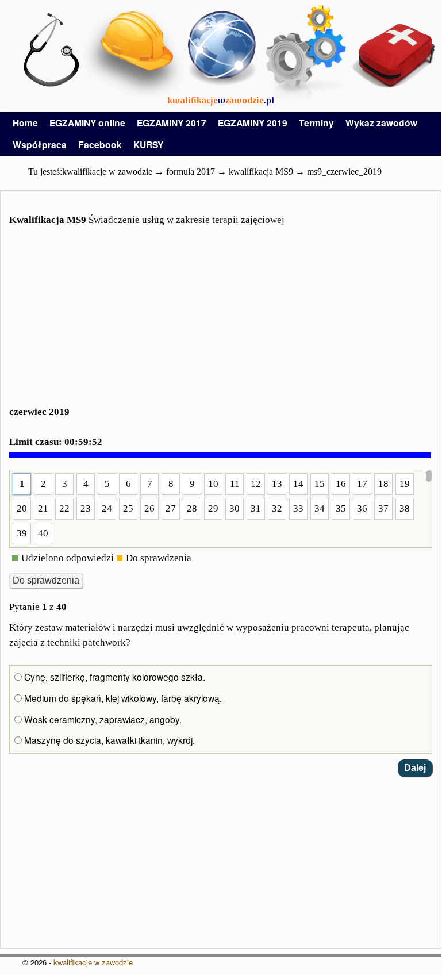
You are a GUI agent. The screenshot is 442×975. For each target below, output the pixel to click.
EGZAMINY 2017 (171, 122)
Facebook (100, 144)
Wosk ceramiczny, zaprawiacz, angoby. (102, 719)
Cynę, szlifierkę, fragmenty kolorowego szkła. (113, 676)
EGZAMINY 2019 (252, 122)
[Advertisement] (220, 323)
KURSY (148, 144)
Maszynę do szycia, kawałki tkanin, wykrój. (108, 740)
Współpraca (40, 144)
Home (25, 122)
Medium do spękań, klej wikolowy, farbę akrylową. (122, 698)
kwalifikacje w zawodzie (93, 962)
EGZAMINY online (87, 122)
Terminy (316, 122)
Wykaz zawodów (381, 122)
